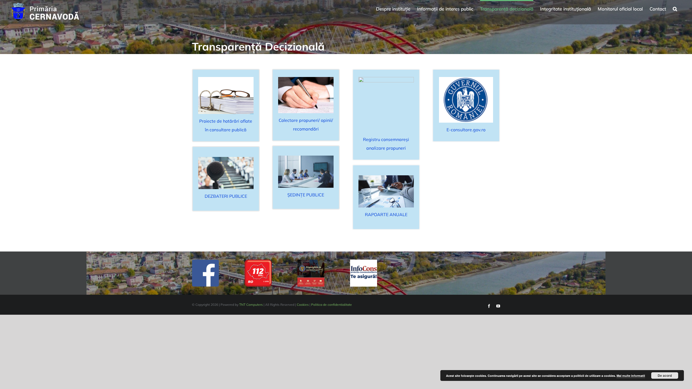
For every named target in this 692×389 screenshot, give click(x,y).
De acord (665, 375)
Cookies (303, 305)
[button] (675, 8)
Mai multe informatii (631, 376)
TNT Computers (251, 305)
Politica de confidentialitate (331, 305)
